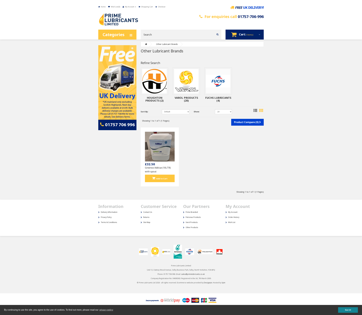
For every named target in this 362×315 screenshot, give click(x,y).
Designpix (208, 282)
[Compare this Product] (164, 175)
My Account (232, 212)
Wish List (231, 222)
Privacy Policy (106, 217)
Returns (146, 217)
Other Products (192, 227)
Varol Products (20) (186, 99)
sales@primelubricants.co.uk (193, 274)
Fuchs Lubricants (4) (218, 99)
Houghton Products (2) (154, 99)
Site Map (146, 222)
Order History (233, 217)
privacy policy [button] (106, 310)
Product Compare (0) (246, 122)
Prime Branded (192, 212)
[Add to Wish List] (154, 175)
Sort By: (144, 111)
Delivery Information (109, 212)
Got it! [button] (348, 310)
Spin (223, 282)
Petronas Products (193, 217)
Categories (113, 34)
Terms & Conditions (109, 222)
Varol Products (192, 222)
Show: (197, 111)
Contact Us (147, 212)
